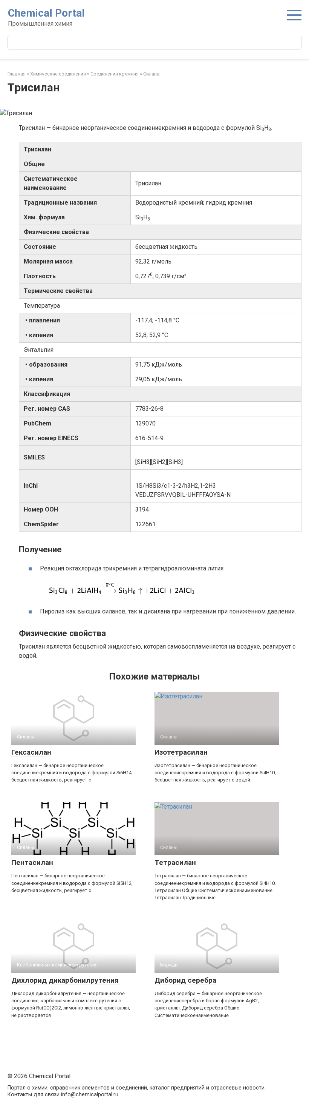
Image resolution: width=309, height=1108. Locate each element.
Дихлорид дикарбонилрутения (65, 980)
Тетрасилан (175, 862)
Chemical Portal (46, 13)
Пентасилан (32, 862)
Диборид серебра (185, 980)
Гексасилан (31, 752)
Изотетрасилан (181, 752)
